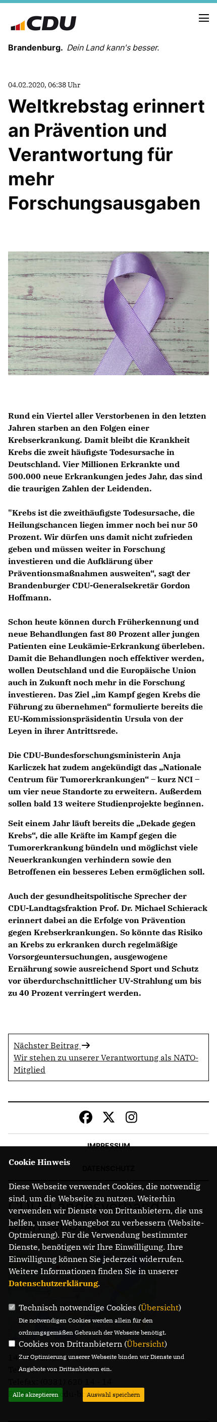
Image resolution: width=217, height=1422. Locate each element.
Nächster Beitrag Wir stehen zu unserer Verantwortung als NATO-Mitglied (106, 1057)
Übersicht (160, 1307)
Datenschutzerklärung (53, 1283)
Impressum (108, 1145)
